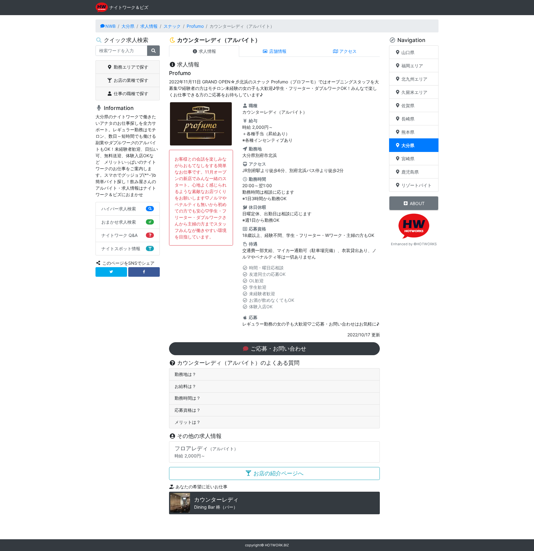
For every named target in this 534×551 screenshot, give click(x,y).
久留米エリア (413, 92)
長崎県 (407, 118)
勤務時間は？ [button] (188, 398)
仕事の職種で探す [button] (130, 93)
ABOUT (417, 203)
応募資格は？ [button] (188, 410)
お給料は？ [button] (185, 386)
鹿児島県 (409, 172)
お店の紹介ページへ (277, 473)
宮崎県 (407, 158)
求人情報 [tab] (206, 51)
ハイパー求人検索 (118, 208)
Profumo (195, 26)
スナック (172, 26)
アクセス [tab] (347, 51)
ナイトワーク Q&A (119, 235)
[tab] (274, 374)
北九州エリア (413, 79)
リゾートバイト (416, 185)
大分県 (127, 26)
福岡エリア (411, 65)
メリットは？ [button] (188, 422)
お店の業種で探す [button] (130, 80)
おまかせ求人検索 (118, 222)
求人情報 (149, 26)
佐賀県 (407, 105)
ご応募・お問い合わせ (277, 348)
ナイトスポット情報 (120, 248)
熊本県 (407, 132)
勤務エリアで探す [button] (130, 66)
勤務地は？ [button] (185, 374)
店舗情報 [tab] (277, 51)
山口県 (407, 52)
